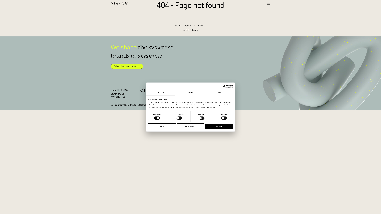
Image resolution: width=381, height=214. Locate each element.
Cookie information (120, 104)
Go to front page (190, 30)
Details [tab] (190, 92)
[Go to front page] (126, 3)
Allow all (219, 126)
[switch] (179, 118)
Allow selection (190, 126)
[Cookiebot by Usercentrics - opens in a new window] (224, 86)
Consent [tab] (161, 93)
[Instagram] (142, 90)
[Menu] (268, 3)
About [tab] (220, 92)
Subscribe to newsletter (125, 66)
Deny (162, 126)
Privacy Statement (139, 104)
